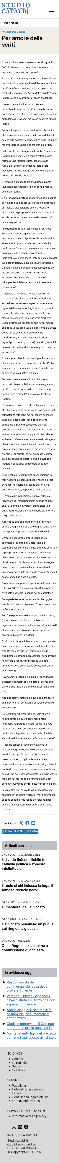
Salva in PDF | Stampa (20, 831)
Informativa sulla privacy (29, 1116)
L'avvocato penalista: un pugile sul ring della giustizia (28, 926)
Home (5, 22)
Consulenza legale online (30, 1097)
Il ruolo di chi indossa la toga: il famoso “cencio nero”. (27, 887)
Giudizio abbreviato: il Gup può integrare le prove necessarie (30, 1026)
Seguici (17, 1066)
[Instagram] (14, 1126)
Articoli (14, 22)
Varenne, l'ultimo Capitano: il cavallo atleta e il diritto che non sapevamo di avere (31, 1000)
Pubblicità (19, 1085)
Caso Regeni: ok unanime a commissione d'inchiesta (25, 947)
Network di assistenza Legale (27, 1091)
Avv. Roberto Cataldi (13, 31)
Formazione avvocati (26, 1101)
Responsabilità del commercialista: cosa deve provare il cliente (27, 986)
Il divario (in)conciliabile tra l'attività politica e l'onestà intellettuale (24, 864)
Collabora (19, 1070)
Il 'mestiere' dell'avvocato (23, 907)
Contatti (17, 1059)
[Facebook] (27, 823)
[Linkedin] (33, 823)
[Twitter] (21, 823)
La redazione (21, 1063)
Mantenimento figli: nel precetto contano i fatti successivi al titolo (31, 1035)
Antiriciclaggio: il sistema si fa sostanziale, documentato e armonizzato (29, 1014)
